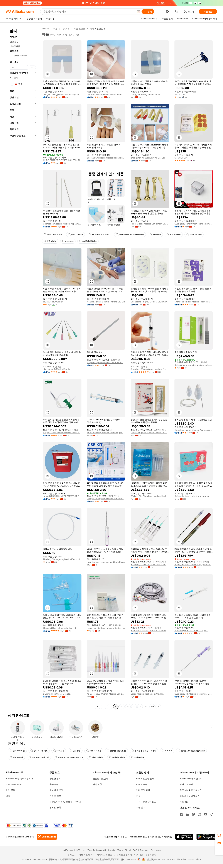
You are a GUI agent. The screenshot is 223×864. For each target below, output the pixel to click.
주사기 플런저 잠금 (54, 234)
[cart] (177, 12)
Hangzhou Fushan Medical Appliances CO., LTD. (193, 430)
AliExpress (68, 850)
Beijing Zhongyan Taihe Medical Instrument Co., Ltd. (193, 365)
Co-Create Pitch (14, 784)
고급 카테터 (51, 241)
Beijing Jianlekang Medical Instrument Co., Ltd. (193, 496)
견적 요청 (97, 784)
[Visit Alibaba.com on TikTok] (212, 814)
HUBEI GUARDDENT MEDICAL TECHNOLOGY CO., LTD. (62, 160)
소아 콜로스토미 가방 (40, 757)
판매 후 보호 (55, 796)
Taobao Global (124, 850)
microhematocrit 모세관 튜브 (131, 234)
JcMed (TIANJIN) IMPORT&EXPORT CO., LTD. (62, 496)
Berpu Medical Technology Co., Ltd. (147, 694)
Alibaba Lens (22, 836)
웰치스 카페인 (97, 757)
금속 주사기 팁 (19, 751)
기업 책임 (10, 790)
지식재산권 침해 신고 (146, 801)
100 (152, 707)
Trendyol (144, 850)
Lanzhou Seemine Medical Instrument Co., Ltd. (106, 94)
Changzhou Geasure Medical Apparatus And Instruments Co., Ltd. (62, 224)
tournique (69, 241)
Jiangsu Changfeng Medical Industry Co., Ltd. (106, 498)
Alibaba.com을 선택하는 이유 (19, 778)
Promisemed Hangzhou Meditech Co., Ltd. (106, 562)
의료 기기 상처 (77, 234)
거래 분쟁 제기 (143, 790)
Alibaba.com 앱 (137, 836)
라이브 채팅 (141, 784)
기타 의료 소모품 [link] (97, 28)
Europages (155, 850)
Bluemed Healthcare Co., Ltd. (57, 694)
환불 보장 (53, 784)
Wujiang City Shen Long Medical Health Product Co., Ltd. (150, 496)
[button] (138, 11)
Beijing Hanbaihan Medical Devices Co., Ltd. (62, 432)
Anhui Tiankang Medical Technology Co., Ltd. (106, 432)
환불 (138, 796)
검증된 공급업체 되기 (190, 796)
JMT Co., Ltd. (180, 94)
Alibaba (45, 28)
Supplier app (111, 836)
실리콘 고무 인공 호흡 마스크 (193, 751)
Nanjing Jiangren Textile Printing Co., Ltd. (106, 301)
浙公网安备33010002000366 (161, 859)
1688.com (80, 850)
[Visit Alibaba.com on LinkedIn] (187, 814)
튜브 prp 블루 (175, 234)
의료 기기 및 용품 (61, 28)
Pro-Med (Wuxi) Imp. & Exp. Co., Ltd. (191, 630)
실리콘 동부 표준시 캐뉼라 (145, 751)
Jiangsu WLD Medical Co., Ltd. (57, 369)
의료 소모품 (79, 28)
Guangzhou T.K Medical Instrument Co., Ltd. (193, 694)
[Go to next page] (158, 706)
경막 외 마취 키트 (41, 751)
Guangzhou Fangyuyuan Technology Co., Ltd (193, 224)
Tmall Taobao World (97, 850)
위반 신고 (140, 807)
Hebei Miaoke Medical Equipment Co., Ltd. (150, 224)
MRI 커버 (168, 751)
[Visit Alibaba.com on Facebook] (181, 814)
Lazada (111, 850)
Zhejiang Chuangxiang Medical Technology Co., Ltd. (62, 559)
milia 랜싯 (157, 234)
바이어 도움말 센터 (145, 778)
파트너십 (184, 801)
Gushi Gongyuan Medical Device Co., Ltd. (150, 432)
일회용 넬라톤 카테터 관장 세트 (70, 757)
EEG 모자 (60, 751)
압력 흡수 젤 (18, 757)
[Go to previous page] (97, 706)
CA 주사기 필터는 (89, 241)
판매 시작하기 (186, 784)
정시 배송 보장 (56, 790)
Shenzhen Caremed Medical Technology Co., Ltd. (150, 630)
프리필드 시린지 (118, 757)
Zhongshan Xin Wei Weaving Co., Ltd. (148, 158)
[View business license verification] (138, 859)
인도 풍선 (77, 751)
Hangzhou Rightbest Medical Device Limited (106, 628)
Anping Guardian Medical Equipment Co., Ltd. (193, 564)
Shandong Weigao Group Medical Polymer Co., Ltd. (150, 369)
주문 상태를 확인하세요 (191, 790)
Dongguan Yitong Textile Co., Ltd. (146, 94)
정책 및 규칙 (55, 807)
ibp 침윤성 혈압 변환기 (101, 234)
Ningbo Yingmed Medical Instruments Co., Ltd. (106, 362)
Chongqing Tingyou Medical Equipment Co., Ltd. (150, 301)
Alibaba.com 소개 (14, 772)
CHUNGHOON (181, 158)
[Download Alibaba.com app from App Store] (184, 837)
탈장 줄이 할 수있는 (118, 751)
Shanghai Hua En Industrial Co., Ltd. (59, 628)
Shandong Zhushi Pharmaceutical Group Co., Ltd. (150, 564)
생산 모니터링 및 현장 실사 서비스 (65, 801)
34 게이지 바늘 (195, 234)
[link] (219, 835)
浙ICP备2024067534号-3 (189, 859)
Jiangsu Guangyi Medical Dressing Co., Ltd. (62, 94)
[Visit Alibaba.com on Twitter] (193, 814)
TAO (135, 850)
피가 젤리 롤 (139, 757)
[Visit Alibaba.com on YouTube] (206, 814)
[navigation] (23, 368)
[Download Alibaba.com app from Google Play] (206, 837)
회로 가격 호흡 (95, 751)
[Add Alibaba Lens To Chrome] (47, 837)
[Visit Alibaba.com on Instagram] (199, 814)
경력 (8, 796)
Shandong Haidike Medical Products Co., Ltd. (193, 301)
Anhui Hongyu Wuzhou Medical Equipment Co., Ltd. (106, 694)
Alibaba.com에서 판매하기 (192, 778)
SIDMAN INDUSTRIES (53, 301)
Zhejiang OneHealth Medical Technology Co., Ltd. (106, 158)
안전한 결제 (55, 778)
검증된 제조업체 (100, 778)
